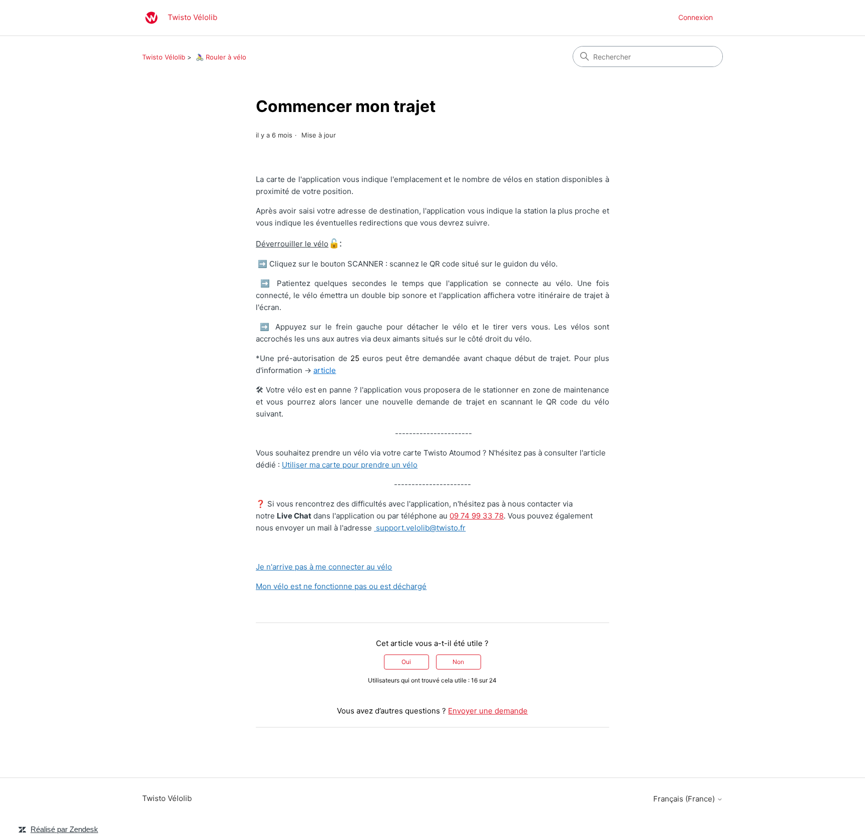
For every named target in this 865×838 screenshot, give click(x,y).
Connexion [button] (695, 17)
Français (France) (685, 798)
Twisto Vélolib (163, 57)
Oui (406, 662)
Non (458, 662)
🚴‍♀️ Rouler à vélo (221, 57)
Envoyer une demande (488, 711)
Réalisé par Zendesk (64, 829)
